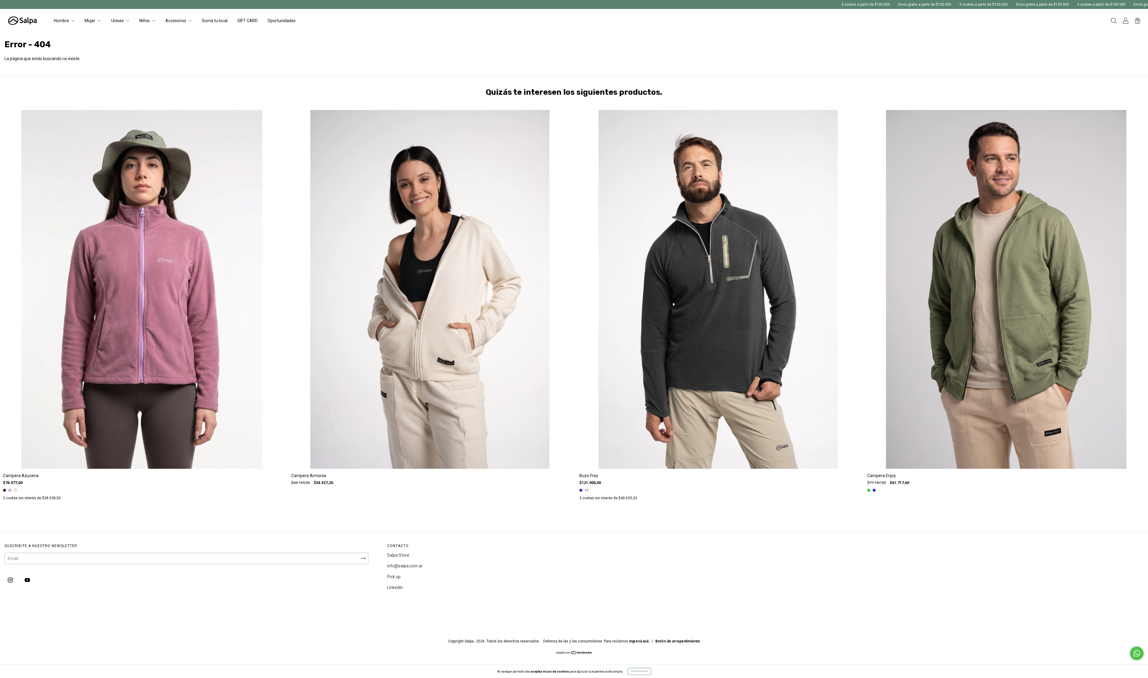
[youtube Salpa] (27, 580)
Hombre (62, 20)
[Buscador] (1114, 21)
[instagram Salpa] (10, 580)
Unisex (118, 20)
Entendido (639, 671)
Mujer (90, 20)
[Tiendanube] (574, 653)
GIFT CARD (247, 20)
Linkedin (395, 587)
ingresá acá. (639, 641)
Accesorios (176, 20)
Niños (145, 20)
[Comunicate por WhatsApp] (1137, 653)
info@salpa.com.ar (405, 566)
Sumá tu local (215, 20)
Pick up (394, 576)
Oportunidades (282, 20)
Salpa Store (398, 555)
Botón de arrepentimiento (677, 641)
